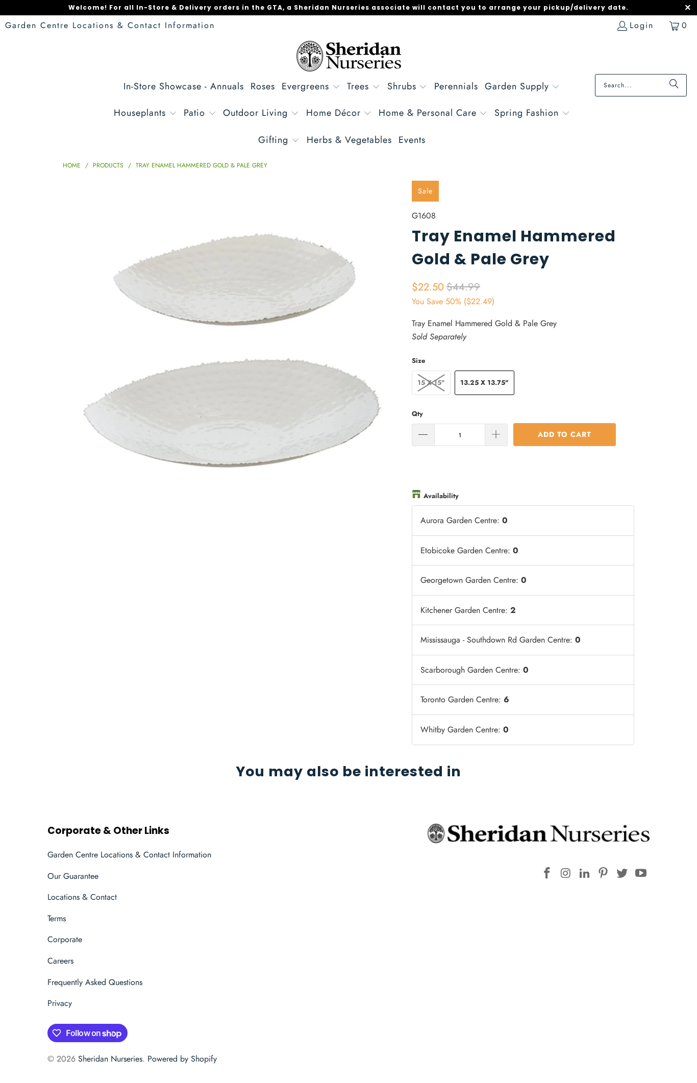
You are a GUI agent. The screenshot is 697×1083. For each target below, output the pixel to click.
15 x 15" (431, 382)
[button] (311, 87)
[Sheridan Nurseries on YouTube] (641, 873)
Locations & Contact (82, 897)
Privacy (59, 1003)
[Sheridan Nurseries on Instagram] (566, 873)
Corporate (64, 939)
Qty (417, 414)
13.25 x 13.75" (484, 382)
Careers (60, 961)
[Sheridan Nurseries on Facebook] (547, 873)
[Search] (674, 85)
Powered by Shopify (182, 1059)
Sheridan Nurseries (110, 1059)
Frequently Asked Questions (94, 982)
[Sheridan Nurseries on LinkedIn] (584, 873)
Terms (56, 918)
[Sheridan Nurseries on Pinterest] (603, 873)
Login (642, 25)
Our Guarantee (72, 876)
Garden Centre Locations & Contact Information (110, 25)
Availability (441, 496)
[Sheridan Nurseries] (348, 57)
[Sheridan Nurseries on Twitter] (622, 873)
